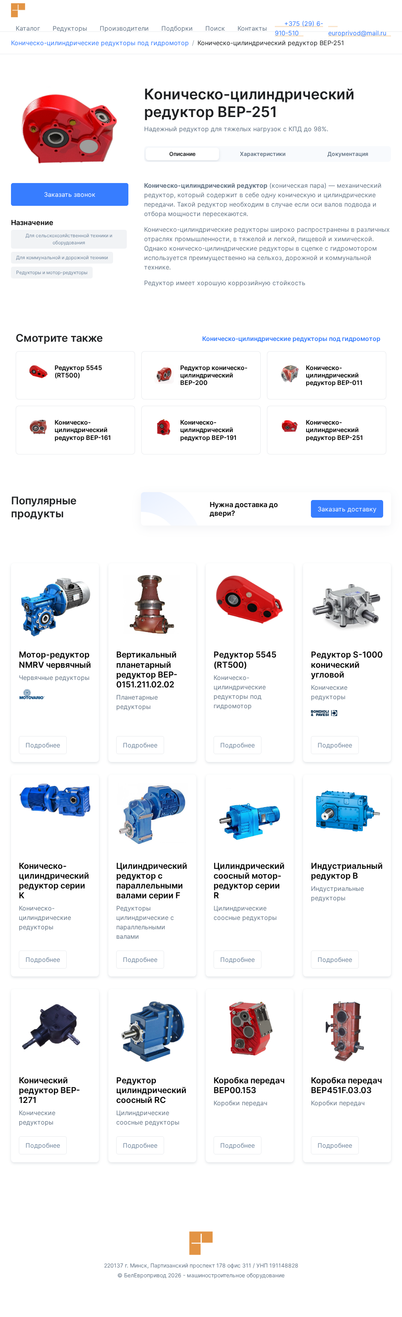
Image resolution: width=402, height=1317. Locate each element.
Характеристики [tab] (262, 153)
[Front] (34, 10)
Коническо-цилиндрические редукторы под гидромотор (100, 43)
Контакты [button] (252, 28)
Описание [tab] (182, 153)
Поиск (215, 28)
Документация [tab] (347, 153)
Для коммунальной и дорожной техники (62, 257)
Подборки (177, 28)
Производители (124, 28)
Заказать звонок (69, 194)
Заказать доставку (347, 509)
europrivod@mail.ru (357, 33)
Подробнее (43, 745)
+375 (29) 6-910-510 (299, 28)
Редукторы (70, 28)
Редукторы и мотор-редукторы (52, 272)
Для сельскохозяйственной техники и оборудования (69, 239)
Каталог (28, 28)
